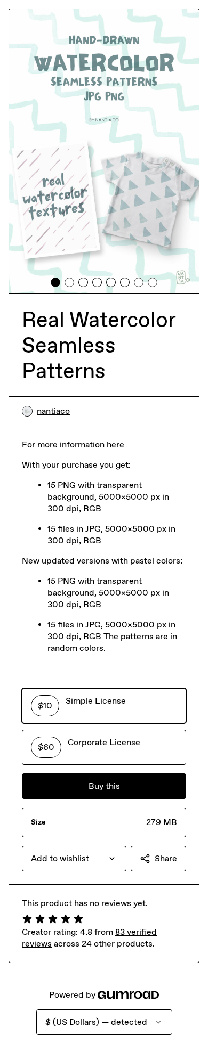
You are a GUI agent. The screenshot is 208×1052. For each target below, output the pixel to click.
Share (166, 858)
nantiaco (53, 411)
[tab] (55, 282)
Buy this (104, 786)
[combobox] (74, 858)
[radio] (104, 705)
